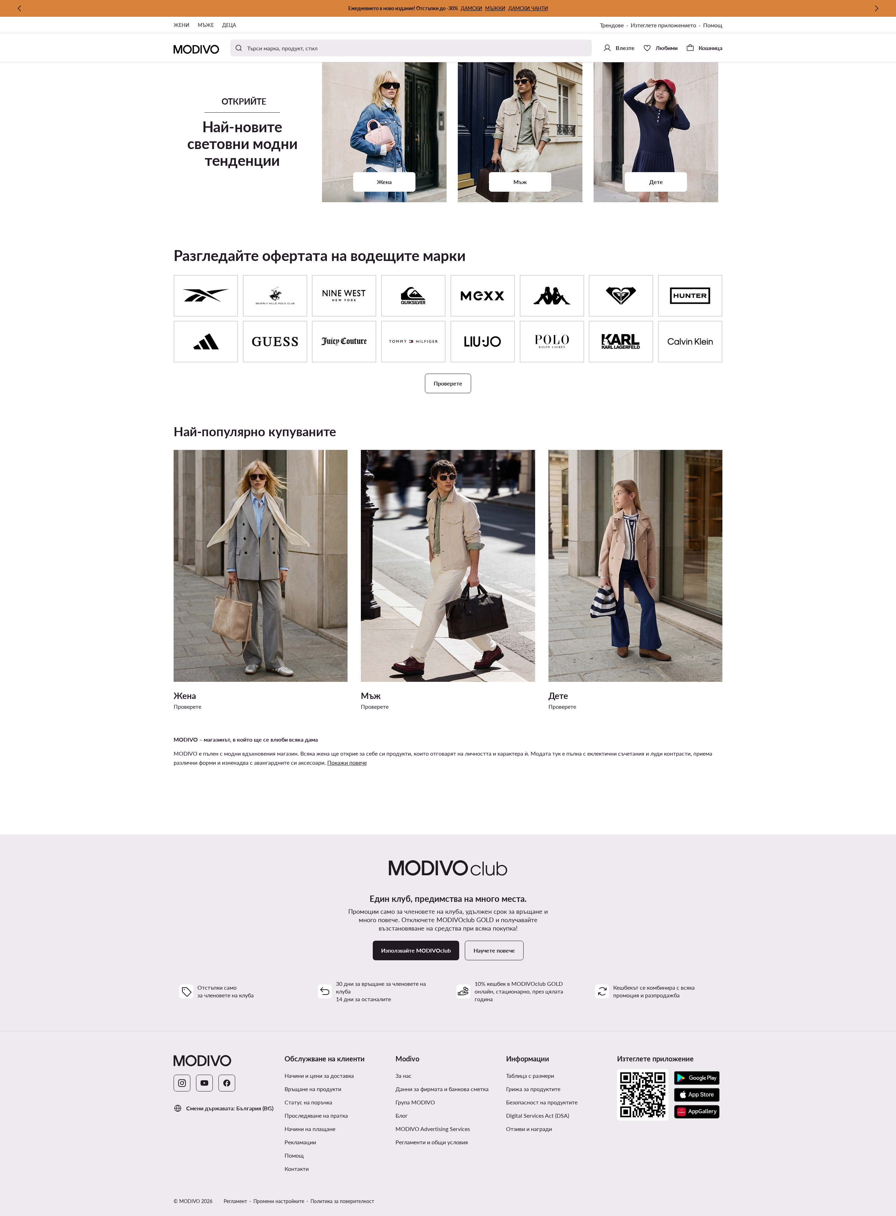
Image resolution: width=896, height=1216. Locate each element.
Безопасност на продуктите (542, 1102)
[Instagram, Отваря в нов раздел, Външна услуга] (182, 1083)
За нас (404, 1075)
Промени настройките (278, 1201)
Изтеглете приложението (667, 26)
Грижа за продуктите (533, 1089)
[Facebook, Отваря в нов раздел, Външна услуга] (226, 1083)
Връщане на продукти (313, 1089)
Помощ (712, 25)
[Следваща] (876, 8)
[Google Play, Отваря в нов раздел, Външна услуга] (697, 1078)
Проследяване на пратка (316, 1115)
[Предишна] (19, 8)
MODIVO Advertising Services (448, 1128)
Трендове (615, 26)
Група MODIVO (448, 1101)
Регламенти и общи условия (448, 1141)
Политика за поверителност (342, 1201)
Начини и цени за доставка (319, 1075)
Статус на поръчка (308, 1102)
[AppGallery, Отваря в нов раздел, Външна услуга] (697, 1112)
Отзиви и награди (529, 1128)
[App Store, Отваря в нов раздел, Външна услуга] (697, 1095)
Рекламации (300, 1142)
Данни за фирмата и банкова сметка (442, 1089)
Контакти (297, 1168)
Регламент (235, 1201)
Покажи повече (347, 762)
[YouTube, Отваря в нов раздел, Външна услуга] (204, 1083)
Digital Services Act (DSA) (537, 1115)
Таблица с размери (530, 1075)
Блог (428, 1115)
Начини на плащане (310, 1128)
